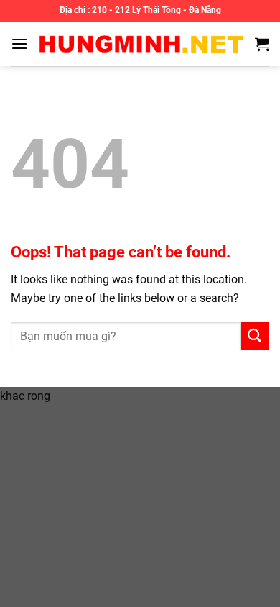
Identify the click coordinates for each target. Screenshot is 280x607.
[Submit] (255, 336)
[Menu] (19, 43)
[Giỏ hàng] (262, 44)
